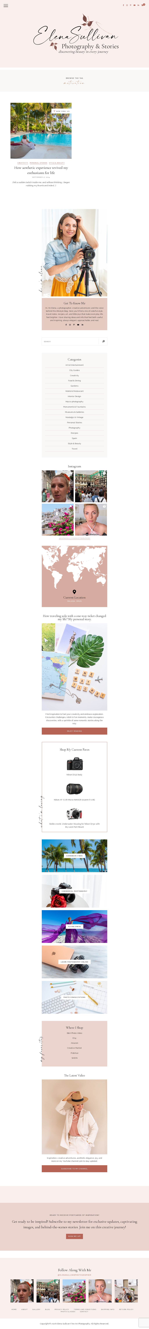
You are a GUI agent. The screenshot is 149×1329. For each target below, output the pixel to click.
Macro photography (75, 401)
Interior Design (74, 396)
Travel (74, 449)
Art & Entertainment (74, 365)
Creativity (22, 163)
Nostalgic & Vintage (74, 417)
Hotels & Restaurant (74, 391)
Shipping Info (108, 1309)
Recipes (74, 433)
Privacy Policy (62, 1309)
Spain (74, 438)
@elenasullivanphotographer (74, 538)
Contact (84, 1311)
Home (14, 1309)
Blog (47, 1309)
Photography (74, 428)
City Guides (74, 370)
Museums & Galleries (74, 412)
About (24, 1309)
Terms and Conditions (85, 1309)
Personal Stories (38, 163)
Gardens (74, 386)
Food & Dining (74, 381)
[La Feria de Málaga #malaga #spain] (91, 486)
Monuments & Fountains (74, 407)
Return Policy (126, 1309)
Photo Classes (68, 1311)
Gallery (36, 1309)
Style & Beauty (57, 163)
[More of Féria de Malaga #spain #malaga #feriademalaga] (58, 486)
